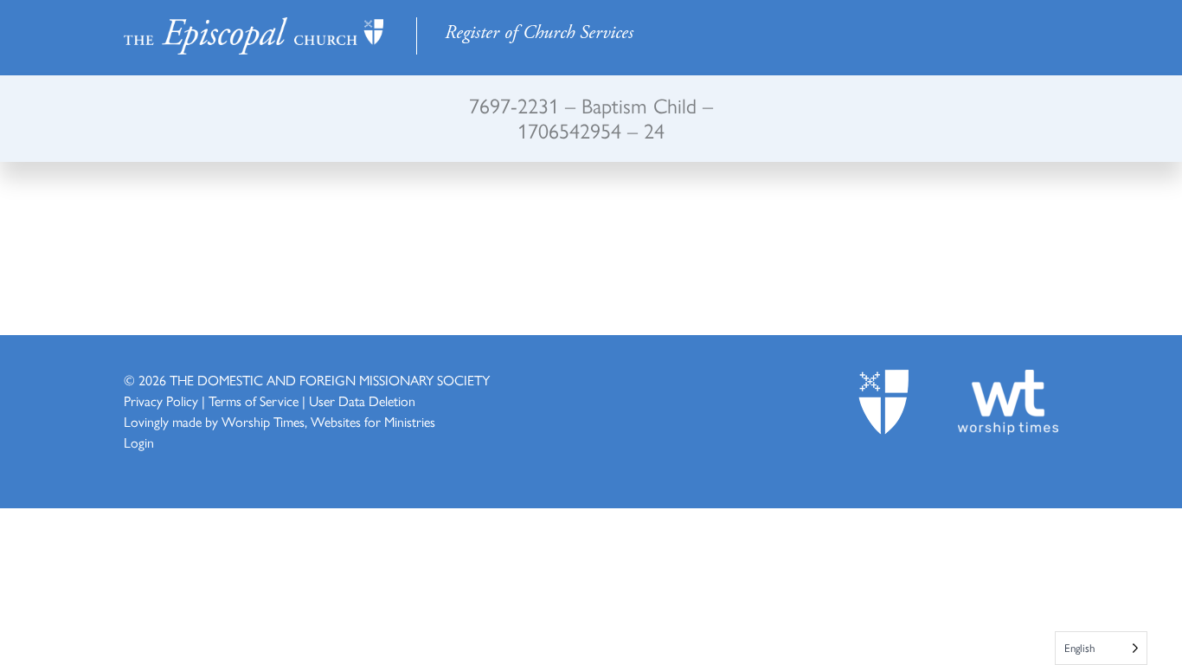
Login (139, 442)
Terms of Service (254, 400)
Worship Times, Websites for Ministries (328, 421)
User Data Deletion (362, 400)
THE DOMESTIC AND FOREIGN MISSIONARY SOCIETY (330, 380)
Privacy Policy (161, 400)
